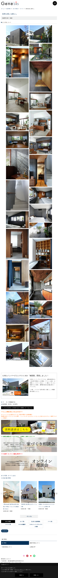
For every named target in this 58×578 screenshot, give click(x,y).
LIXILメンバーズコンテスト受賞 (36, 525)
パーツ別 (50, 521)
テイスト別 (8, 524)
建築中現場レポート (35, 543)
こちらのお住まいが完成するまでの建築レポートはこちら (18, 407)
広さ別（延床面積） (36, 521)
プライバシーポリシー (19, 569)
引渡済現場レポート (7, 547)
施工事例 (4, 543)
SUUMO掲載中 (22, 524)
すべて (5, 530)
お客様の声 (32, 547)
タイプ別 (22, 521)
